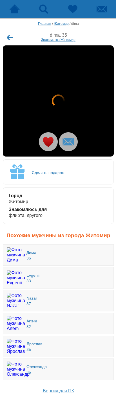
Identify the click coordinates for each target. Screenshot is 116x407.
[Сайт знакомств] (14, 9)
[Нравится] (48, 141)
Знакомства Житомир (58, 40)
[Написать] (68, 141)
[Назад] (10, 37)
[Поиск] (43, 9)
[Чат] (101, 9)
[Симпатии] (72, 9)
